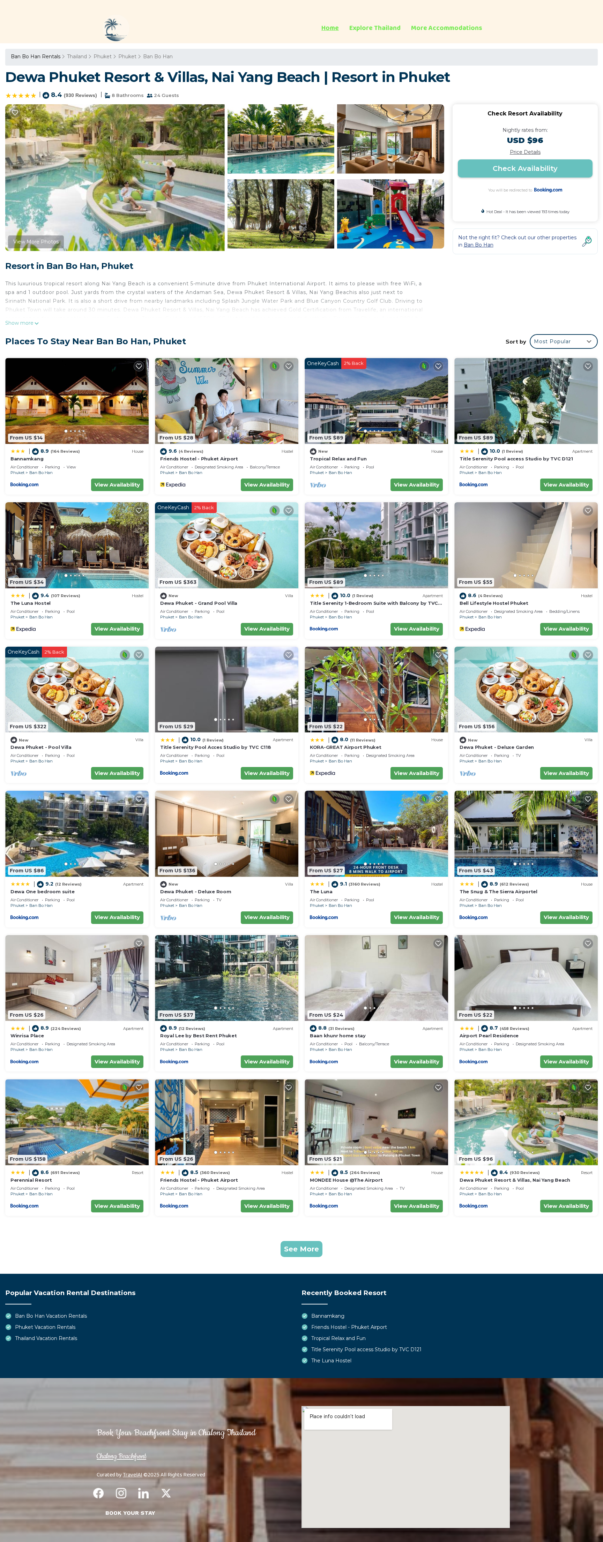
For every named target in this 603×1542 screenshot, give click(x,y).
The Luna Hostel (30, 603)
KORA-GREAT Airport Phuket (345, 747)
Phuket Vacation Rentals (45, 1327)
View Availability (117, 484)
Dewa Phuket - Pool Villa (41, 747)
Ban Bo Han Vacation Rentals (51, 1316)
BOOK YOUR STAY (130, 1513)
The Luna (321, 891)
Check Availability (525, 168)
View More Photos (36, 242)
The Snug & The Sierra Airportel (498, 891)
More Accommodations (446, 28)
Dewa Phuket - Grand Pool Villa (198, 603)
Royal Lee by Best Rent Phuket (198, 1035)
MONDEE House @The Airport (346, 1180)
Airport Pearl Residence (489, 1035)
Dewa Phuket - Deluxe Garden (497, 747)
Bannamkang (26, 458)
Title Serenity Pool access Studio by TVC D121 (516, 458)
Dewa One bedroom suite (42, 891)
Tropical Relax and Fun (338, 458)
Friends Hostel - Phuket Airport (199, 458)
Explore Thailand (375, 28)
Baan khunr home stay (338, 1035)
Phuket (103, 56)
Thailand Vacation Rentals (46, 1338)
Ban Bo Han (158, 56)
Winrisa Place (27, 1035)
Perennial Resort (31, 1180)
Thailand (77, 56)
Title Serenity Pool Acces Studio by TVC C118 (215, 747)
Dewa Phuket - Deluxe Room (195, 891)
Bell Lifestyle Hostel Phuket (494, 603)
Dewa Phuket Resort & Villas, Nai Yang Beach (515, 1180)
